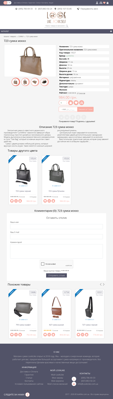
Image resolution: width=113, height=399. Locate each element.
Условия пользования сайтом (29, 384)
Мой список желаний (57, 384)
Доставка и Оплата (20, 3)
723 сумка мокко (32, 36)
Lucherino (70, 56)
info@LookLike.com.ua (88, 384)
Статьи (38, 3)
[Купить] (70, 102)
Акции (51, 3)
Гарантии (31, 3)
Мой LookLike (57, 374)
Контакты (44, 3)
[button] (54, 47)
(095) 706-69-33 (26, 8)
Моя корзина (57, 380)
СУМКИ (21, 36)
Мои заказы (57, 377)
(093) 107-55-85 (65, 8)
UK (9, 3)
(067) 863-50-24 (45, 8)
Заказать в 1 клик (85, 109)
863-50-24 (88, 380)
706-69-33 (88, 377)
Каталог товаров (10, 36)
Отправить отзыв (56, 275)
